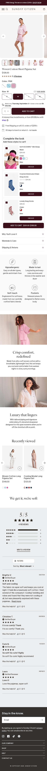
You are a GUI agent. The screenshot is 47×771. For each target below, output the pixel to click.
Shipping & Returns (10, 247)
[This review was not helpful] (22, 606)
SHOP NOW (37, 3)
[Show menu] (3, 9)
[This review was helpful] (18, 606)
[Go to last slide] (3, 36)
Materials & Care (9, 241)
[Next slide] (43, 36)
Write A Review (23, 550)
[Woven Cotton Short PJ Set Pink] (5, 63)
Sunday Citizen (31, 766)
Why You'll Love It (9, 234)
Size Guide (41, 91)
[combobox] (23, 566)
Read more (16, 601)
